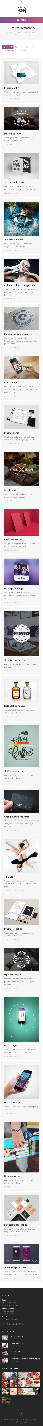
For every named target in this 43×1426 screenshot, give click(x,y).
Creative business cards (16, 817)
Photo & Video (11, 51)
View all (9, 47)
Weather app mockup (15, 1267)
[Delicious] (19, 1324)
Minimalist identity (13, 929)
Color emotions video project (19, 285)
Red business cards (14, 539)
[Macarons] (29, 1376)
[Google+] (10, 1324)
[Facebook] (4, 1324)
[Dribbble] (13, 1324)
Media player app (13, 588)
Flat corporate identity (16, 1225)
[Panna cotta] (37, 1376)
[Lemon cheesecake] (14, 1391)
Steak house (10, 490)
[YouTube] (16, 1324)
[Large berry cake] (37, 1384)
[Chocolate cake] (6, 1384)
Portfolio (17, 32)
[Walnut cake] (6, 1391)
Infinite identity (11, 88)
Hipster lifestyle (12, 974)
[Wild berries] (14, 1384)
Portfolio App (11, 382)
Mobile (20, 47)
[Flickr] (22, 1324)
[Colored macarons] (21, 1384)
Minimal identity (12, 433)
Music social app (12, 1102)
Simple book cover (14, 182)
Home (9, 32)
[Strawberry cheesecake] (29, 1384)
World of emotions (14, 239)
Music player (10, 1045)
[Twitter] (7, 1324)
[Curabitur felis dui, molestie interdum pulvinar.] (21, 367)
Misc (24, 51)
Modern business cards (19, 1336)
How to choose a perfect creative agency (25, 1359)
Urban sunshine (12, 1176)
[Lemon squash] (21, 1376)
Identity (31, 47)
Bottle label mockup (15, 706)
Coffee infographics (14, 771)
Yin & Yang (9, 877)
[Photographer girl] (14, 1376)
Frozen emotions (17, 1351)
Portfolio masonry (29, 32)
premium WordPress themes (29, 1419)
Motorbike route (13, 133)
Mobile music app (17, 1344)
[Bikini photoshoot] (6, 1376)
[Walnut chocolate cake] (21, 1391)
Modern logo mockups (16, 334)
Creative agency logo (15, 660)
